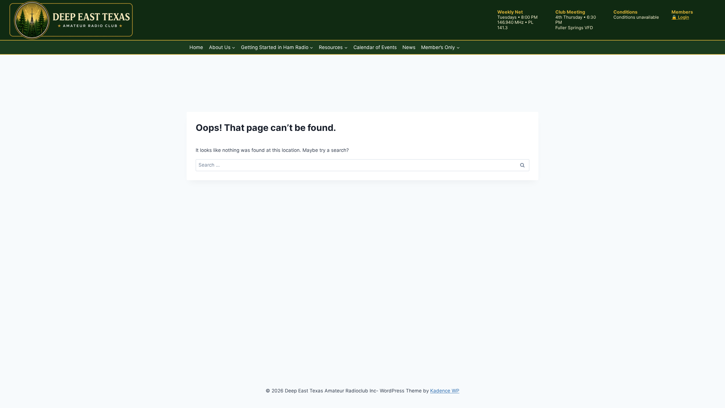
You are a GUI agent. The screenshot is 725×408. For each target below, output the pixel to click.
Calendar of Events (375, 47)
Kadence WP (444, 391)
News (408, 47)
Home (196, 47)
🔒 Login (680, 17)
